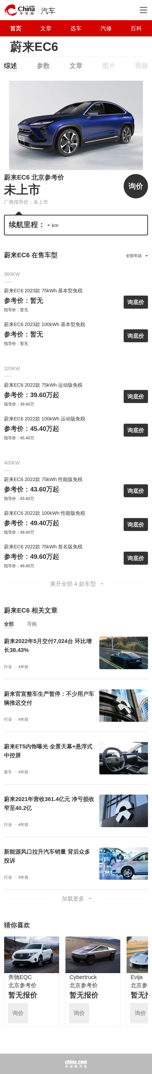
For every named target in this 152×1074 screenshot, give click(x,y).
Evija (137, 977)
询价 (136, 186)
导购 (32, 624)
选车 (76, 28)
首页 (15, 28)
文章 (46, 28)
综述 (10, 65)
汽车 (48, 11)
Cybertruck (83, 977)
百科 (136, 28)
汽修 (106, 28)
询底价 (135, 302)
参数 (43, 65)
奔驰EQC (20, 977)
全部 (9, 624)
